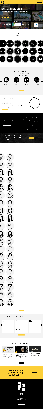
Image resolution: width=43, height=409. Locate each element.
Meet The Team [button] (21, 310)
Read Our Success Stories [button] (7, 125)
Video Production (34, 330)
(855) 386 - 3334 (21, 401)
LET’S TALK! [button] (31, 137)
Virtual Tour (6, 330)
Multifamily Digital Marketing (6, 85)
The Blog (21, 397)
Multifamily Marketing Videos (21, 399)
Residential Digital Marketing (16, 85)
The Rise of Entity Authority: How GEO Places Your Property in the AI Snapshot (21, 355)
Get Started (5, 17)
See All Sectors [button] (21, 90)
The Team (21, 395)
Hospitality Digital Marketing (37, 85)
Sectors (21, 393)
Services (21, 394)
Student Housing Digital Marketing (26, 85)
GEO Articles (21, 398)
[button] (1, 81)
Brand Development (20, 330)
